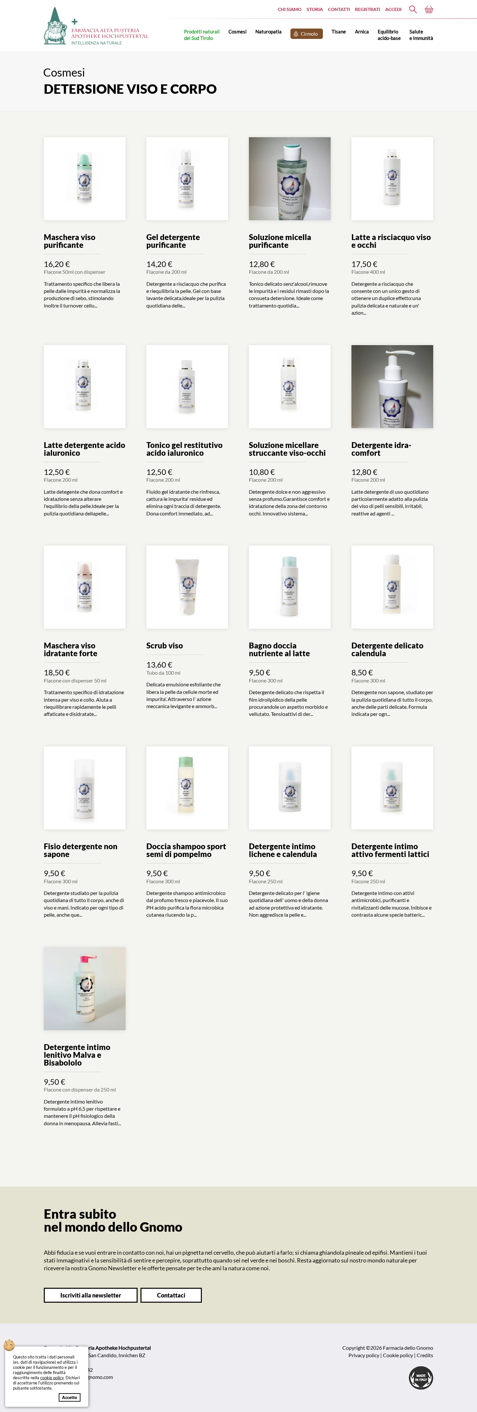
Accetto (69, 1397)
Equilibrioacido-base (389, 35)
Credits (425, 1355)
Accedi (393, 9)
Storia (315, 9)
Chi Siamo (289, 9)
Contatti (339, 9)
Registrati (367, 9)
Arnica (362, 31)
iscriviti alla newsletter (90, 1295)
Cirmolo (309, 34)
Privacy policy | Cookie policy (381, 1355)
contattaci (171, 1295)
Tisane (339, 31)
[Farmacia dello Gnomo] (413, 9)
